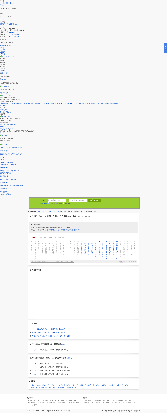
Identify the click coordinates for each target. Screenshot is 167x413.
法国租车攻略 (97, 400)
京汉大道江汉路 (60, 247)
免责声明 (130, 411)
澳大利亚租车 (61, 385)
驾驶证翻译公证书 (102, 103)
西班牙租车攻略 (131, 402)
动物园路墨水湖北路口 (102, 249)
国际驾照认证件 (7, 95)
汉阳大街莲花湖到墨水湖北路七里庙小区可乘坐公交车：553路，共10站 (52, 262)
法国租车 (98, 385)
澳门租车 (41, 387)
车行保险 (5, 110)
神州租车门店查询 (35, 385)
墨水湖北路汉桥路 (113, 248)
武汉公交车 (45, 385)
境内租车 (2, 52)
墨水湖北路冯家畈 (124, 248)
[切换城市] (43, 203)
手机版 (2, 5)
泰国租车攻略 (107, 400)
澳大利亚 (6, 147)
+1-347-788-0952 (14, 34)
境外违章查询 (10, 3)
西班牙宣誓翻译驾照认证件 (39, 103)
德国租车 (69, 385)
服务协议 (137, 411)
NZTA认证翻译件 (64, 103)
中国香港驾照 (84, 103)
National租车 (31, 402)
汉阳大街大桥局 (85, 247)
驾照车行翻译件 (113, 103)
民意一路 (67, 244)
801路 (34, 374)
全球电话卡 (5, 86)
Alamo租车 (44, 400)
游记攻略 (5, 144)
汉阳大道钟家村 (92, 247)
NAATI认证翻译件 (74, 103)
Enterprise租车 (41, 402)
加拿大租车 (120, 385)
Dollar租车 (61, 400)
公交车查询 (45, 211)
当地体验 (5, 80)
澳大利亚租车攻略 (117, 400)
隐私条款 (124, 411)
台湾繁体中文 (4, 24)
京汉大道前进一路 (63, 248)
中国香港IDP (92, 103)
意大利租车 (112, 385)
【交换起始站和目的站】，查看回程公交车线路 (48, 329)
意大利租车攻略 (88, 402)
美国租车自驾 (53, 387)
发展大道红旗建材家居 (35, 249)
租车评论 (5, 135)
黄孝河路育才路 (42, 247)
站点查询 (67, 203)
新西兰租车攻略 (120, 402)
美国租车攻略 (88, 400)
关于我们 (104, 411)
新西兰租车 (90, 385)
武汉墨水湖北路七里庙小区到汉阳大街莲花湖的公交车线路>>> (63, 230)
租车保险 (2, 105)
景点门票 (5, 73)
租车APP (2, 157)
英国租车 (104, 385)
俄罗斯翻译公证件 (52, 103)
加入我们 (117, 411)
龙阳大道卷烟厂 (127, 247)
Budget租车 (52, 400)
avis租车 (29, 400)
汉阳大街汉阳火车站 (95, 249)
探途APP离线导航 (7, 129)
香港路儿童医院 (46, 247)
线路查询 (60, 203)
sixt (75, 400)
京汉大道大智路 (53, 247)
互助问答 (5, 151)
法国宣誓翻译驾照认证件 (22, 103)
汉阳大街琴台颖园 (99, 248)
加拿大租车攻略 (99, 402)
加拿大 (21, 147)
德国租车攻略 (129, 400)
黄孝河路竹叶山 (39, 247)
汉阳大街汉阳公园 (88, 248)
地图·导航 (3, 126)
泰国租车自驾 (71, 387)
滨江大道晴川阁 (74, 247)
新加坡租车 (33, 387)
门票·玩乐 (3, 70)
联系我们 (111, 411)
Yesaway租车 (51, 402)
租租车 (2, 48)
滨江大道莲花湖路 (78, 248)
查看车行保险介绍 (5, 112)
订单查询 (2, 3)
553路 (34, 350)
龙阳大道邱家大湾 (131, 248)
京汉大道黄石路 (56, 247)
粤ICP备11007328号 (63, 411)
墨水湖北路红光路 (110, 248)
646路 (34, 370)
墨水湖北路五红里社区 (106, 249)
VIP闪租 (2, 54)
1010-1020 (12, 32)
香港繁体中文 (13, 24)
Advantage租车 (32, 405)
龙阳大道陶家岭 (134, 247)
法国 (20, 154)
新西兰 (14, 147)
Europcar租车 (61, 402)
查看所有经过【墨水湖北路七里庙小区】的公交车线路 (51, 336)
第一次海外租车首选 (8, 56)
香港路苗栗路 (49, 246)
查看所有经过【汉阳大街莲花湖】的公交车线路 (48, 332)
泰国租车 (127, 385)
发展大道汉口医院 (31, 248)
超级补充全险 (6, 116)
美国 (1, 147)
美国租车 (53, 385)
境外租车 (2, 50)
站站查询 (52, 203)
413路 (34, 364)
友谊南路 (71, 244)
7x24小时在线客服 (5, 46)
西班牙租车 (83, 385)
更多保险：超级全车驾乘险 (8, 124)
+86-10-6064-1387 (14, 36)
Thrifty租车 (69, 400)
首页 (38, 211)
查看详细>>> (65, 344)
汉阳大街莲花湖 (81, 247)
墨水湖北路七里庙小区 (117, 249)
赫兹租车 (36, 400)
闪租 (46, 387)
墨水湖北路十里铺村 (120, 249)
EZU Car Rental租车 (73, 402)
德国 (17, 147)
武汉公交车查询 (55, 211)
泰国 (10, 147)
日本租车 (75, 385)
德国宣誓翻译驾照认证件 (7, 103)
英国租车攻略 (110, 402)
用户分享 (2, 133)
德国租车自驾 (62, 387)
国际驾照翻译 (4, 93)
